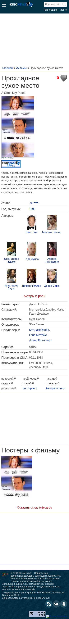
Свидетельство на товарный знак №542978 (26, 598)
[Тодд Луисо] (31, 249)
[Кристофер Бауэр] (11, 276)
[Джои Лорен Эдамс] (11, 249)
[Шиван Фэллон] (31, 276)
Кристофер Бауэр (11, 287)
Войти (63, 9)
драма (34, 202)
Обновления (41, 573)
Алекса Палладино (52, 260)
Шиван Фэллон (31, 285)
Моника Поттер (51, 232)
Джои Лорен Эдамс (11, 260)
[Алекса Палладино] (52, 249)
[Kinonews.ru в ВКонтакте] (56, 604)
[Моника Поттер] (52, 223)
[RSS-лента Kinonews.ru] (49, 604)
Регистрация (51, 9)
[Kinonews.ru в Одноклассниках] (63, 604)
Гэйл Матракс (38, 335)
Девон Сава (51, 285)
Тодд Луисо (31, 259)
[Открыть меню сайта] (4, 5)
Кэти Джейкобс (39, 329)
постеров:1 (30, 388)
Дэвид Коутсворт (40, 340)
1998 (32, 209)
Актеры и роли (34, 296)
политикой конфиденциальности (20, 586)
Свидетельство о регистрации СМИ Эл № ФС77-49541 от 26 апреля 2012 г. (33, 594)
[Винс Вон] (31, 223)
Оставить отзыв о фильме (34, 507)
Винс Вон (31, 232)
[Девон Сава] (52, 276)
